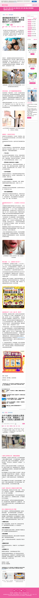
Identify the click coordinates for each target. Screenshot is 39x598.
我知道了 (34, 1)
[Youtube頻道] (14, 590)
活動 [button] (24, 8)
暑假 (9, 26)
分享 (15, 423)
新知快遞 (10, 412)
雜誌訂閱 (29, 117)
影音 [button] (19, 8)
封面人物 (13, 8)
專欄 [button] (17, 8)
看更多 (34, 18)
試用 (22, 8)
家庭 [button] (10, 8)
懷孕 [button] (5, 8)
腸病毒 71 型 (19, 26)
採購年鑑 (6, 9)
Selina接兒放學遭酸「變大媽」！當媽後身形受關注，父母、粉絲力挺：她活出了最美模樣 (15, 399)
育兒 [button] (7, 8)
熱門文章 (32, 16)
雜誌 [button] (27, 8)
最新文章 (28, 16)
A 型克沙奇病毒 (13, 26)
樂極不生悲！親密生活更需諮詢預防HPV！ (14, 405)
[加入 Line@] (21, 590)
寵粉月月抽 (10, 9)
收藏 (11, 24)
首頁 (4, 14)
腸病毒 (6, 26)
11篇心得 (32, 68)
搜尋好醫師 (30, 8)
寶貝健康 (11, 14)
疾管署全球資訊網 (21, 337)
